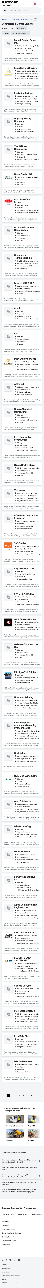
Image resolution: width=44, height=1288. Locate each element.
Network (7, 5)
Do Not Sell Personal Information (11, 1275)
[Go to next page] (36, 1095)
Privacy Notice (6, 1268)
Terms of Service (6, 1272)
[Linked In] (2, 1260)
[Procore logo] (10, 2)
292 (31, 1095)
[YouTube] (19, 1260)
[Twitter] (10, 1260)
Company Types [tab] (8, 1214)
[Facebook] (6, 1260)
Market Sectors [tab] (22, 1214)
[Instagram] (14, 1260)
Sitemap (4, 1279)
